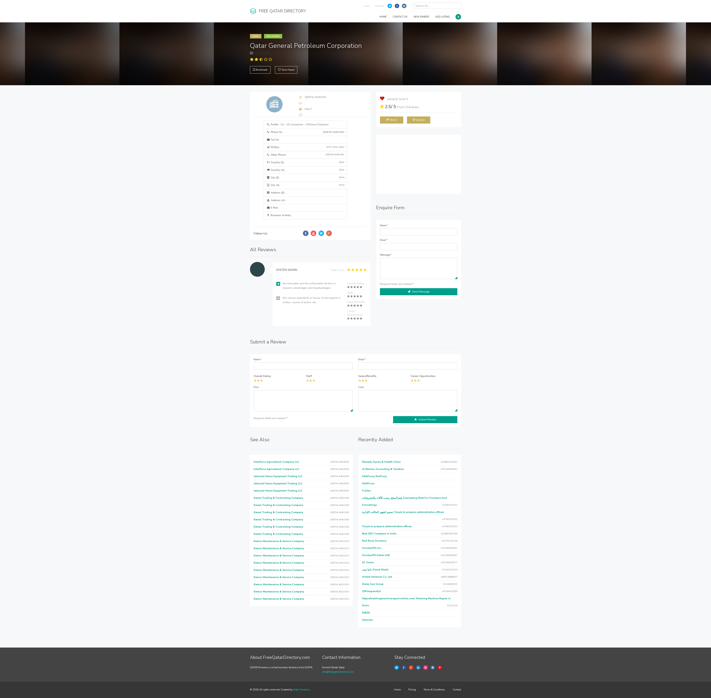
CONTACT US (400, 16)
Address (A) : (278, 200)
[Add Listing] (458, 17)
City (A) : (307, 185)
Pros (256, 387)
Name (384, 225)
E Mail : (274, 207)
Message (386, 255)
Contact (457, 689)
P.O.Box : (307, 147)
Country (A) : (307, 170)
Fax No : (275, 139)
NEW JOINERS (421, 16)
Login (367, 5)
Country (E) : (307, 162)
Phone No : (307, 132)
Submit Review (427, 419)
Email (384, 240)
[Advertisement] (418, 164)
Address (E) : (278, 192)
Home (397, 689)
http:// (308, 109)
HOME (382, 16)
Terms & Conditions (434, 689)
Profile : (299, 124)
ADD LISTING (442, 16)
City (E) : (307, 177)
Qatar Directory (301, 689)
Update (420, 120)
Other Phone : (307, 155)
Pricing (412, 689)
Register (379, 5)
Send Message (421, 291)
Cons (361, 387)
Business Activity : (281, 215)
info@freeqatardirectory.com (337, 672)
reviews (412, 107)
